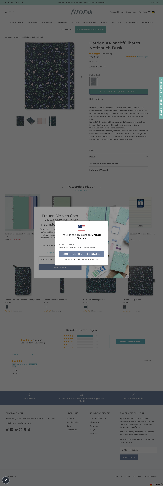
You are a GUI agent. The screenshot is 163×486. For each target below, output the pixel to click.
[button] (6, 480)
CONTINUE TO (81, 254)
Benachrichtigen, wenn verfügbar (161, 98)
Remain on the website (81, 259)
